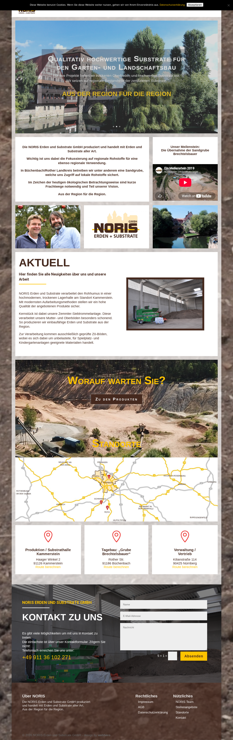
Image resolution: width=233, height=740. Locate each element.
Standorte (182, 712)
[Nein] (228, 5)
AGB (141, 707)
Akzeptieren (195, 4)
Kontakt (208, 8)
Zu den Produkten (116, 399)
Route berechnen (48, 567)
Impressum (145, 702)
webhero (104, 735)
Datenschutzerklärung (153, 712)
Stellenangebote (186, 707)
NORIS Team (184, 702)
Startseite (140, 8)
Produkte (187, 8)
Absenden (193, 656)
